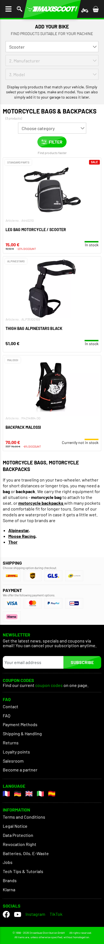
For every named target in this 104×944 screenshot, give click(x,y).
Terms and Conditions (24, 816)
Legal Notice (15, 826)
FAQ (6, 715)
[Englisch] (29, 794)
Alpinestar (18, 530)
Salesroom (13, 760)
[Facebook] (6, 914)
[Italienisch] (40, 794)
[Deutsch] (17, 794)
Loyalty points (16, 751)
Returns (11, 742)
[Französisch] (6, 794)
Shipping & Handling (22, 733)
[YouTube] (17, 914)
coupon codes (49, 685)
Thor (12, 541)
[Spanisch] (51, 794)
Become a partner (20, 769)
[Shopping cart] (95, 9)
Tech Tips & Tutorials (23, 871)
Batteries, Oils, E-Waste (26, 853)
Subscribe (82, 662)
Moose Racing (21, 536)
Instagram (35, 914)
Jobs (7, 862)
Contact (10, 706)
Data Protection (18, 835)
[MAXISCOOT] (52, 9)
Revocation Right (19, 844)
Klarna (9, 889)
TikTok (56, 914)
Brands (10, 880)
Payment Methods (20, 724)
